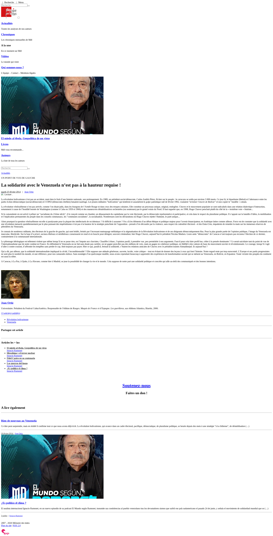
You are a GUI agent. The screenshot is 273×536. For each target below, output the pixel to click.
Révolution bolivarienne (17, 319)
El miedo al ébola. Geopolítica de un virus (25, 138)
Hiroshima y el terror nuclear (21, 353)
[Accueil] (8, 18)
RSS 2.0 (17, 525)
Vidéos (5, 56)
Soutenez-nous (136, 385)
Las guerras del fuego (17, 363)
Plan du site (6, 525)
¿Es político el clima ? (17, 368)
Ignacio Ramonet (14, 350)
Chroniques (8, 34)
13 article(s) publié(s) (10, 313)
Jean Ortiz (29, 192)
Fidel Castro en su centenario (21, 358)
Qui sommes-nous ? (12, 67)
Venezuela (11, 322)
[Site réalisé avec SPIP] (5, 534)
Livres (4, 144)
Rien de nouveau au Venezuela (19, 420)
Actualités (7, 23)
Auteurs (5, 155)
